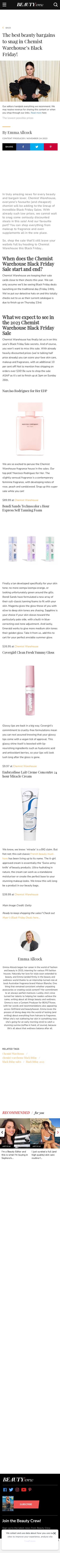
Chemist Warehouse (13, 1053)
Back (8, 28)
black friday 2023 (35, 1061)
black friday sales (11, 1061)
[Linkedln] (30, 1036)
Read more (36, 112)
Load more (30, 1541)
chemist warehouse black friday (19, 1057)
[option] (15, 1139)
